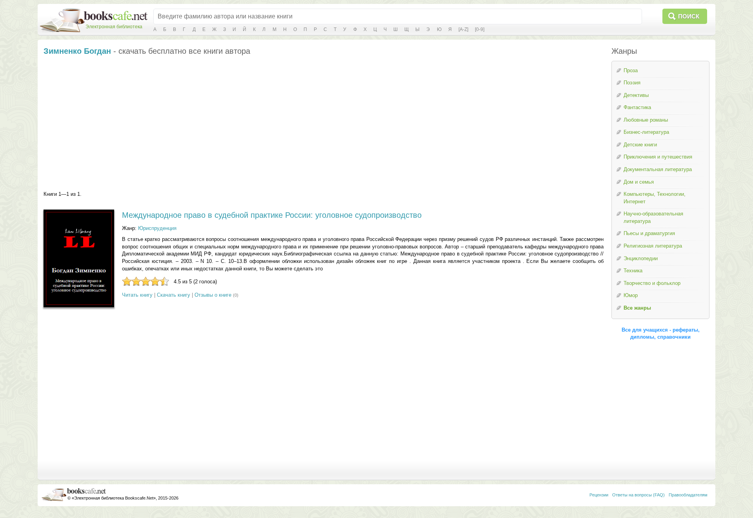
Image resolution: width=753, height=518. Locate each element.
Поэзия (632, 83)
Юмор (631, 295)
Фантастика (637, 107)
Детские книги (640, 145)
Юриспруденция (157, 228)
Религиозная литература (653, 246)
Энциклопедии (641, 258)
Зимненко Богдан (77, 51)
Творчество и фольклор (652, 283)
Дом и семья (639, 182)
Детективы (636, 95)
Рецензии (598, 494)
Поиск (688, 16)
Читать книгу (137, 295)
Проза (631, 70)
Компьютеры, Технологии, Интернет (655, 197)
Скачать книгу (173, 295)
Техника (633, 271)
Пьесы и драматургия (649, 233)
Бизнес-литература (646, 132)
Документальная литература (658, 169)
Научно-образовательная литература (653, 217)
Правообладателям (688, 494)
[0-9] (479, 29)
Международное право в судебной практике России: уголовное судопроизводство (272, 215)
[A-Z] (463, 29)
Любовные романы (646, 120)
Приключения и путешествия (658, 157)
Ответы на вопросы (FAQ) (638, 494)
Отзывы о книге (213, 295)
